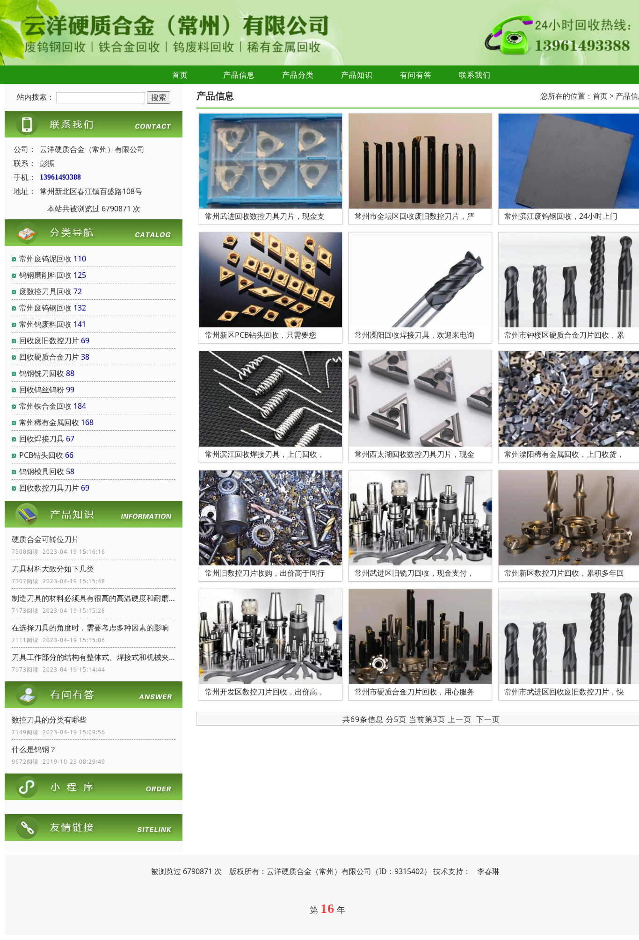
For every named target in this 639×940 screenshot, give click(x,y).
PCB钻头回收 (41, 455)
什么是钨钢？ (34, 749)
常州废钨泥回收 (45, 258)
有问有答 (416, 75)
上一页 (460, 719)
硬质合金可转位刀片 (45, 539)
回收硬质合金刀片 (49, 357)
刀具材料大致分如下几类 (53, 569)
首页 (180, 75)
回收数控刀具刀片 (49, 488)
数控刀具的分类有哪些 (49, 720)
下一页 (488, 719)
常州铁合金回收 (45, 406)
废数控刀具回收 (45, 291)
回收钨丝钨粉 (41, 389)
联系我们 (475, 75)
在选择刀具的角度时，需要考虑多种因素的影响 (90, 627)
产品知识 (357, 75)
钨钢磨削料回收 (45, 275)
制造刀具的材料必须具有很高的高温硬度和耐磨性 (93, 598)
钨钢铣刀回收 (41, 373)
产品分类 (298, 75)
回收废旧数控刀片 (49, 340)
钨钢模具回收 (41, 471)
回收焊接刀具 (41, 439)
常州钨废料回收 (45, 324)
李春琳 (488, 871)
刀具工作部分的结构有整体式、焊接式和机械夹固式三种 (93, 657)
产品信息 (239, 75)
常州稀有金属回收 (49, 422)
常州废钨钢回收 (45, 308)
